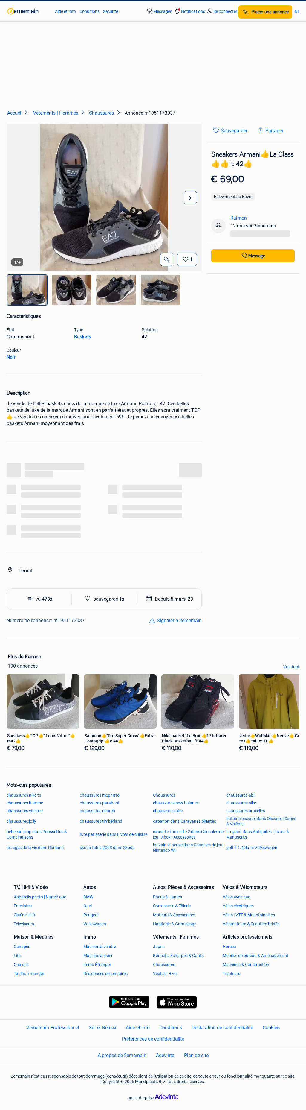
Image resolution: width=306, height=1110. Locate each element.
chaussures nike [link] (241, 803)
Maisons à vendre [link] (99, 946)
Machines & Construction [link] (246, 964)
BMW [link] (88, 897)
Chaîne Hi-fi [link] (24, 914)
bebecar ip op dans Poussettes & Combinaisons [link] (37, 834)
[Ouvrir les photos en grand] (166, 259)
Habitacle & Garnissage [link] (174, 923)
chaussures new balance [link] (176, 803)
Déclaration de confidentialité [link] (222, 1027)
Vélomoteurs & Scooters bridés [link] (251, 923)
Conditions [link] (89, 11)
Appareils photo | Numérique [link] (40, 897)
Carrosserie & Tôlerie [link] (172, 906)
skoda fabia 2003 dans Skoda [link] (107, 847)
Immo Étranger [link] (97, 964)
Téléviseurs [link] (24, 923)
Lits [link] (17, 955)
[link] (28, 11)
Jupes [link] (158, 946)
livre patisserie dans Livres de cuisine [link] (113, 834)
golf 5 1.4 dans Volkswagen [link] (251, 847)
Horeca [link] (229, 946)
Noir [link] (11, 357)
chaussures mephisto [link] (100, 795)
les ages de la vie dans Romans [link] (35, 847)
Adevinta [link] (165, 1055)
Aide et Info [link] (65, 11)
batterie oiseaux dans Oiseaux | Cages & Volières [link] (261, 821)
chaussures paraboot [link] (100, 803)
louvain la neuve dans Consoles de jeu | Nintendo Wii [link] (188, 847)
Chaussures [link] (164, 795)
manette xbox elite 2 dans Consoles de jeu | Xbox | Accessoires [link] (188, 834)
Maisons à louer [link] (98, 955)
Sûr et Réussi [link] (102, 1027)
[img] (27, 290)
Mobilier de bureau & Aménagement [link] (255, 955)
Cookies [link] (271, 1027)
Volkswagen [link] (94, 923)
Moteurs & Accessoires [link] (174, 914)
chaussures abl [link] (240, 795)
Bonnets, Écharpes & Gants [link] (178, 955)
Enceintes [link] (23, 906)
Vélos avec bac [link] (236, 897)
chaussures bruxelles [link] (245, 810)
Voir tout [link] (291, 666)
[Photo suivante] (190, 197)
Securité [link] (110, 11)
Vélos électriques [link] (238, 906)
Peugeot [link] (91, 914)
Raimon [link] (238, 218)
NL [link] (297, 11)
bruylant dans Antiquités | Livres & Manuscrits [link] (257, 834)
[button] (189, 11)
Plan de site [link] (196, 1055)
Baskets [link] (82, 337)
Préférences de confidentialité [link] (153, 1039)
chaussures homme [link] (25, 803)
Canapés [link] (22, 946)
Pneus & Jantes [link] (167, 897)
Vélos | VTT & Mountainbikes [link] (249, 914)
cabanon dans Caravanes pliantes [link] (184, 821)
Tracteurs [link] (231, 973)
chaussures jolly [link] (21, 821)
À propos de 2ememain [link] (122, 1055)
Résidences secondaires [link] (105, 973)
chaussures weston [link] (25, 810)
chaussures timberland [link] (101, 821)
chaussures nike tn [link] (24, 795)
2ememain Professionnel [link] (53, 1027)
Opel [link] (87, 906)
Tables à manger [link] (29, 973)
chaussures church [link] (97, 810)
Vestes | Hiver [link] (165, 973)
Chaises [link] (21, 964)
